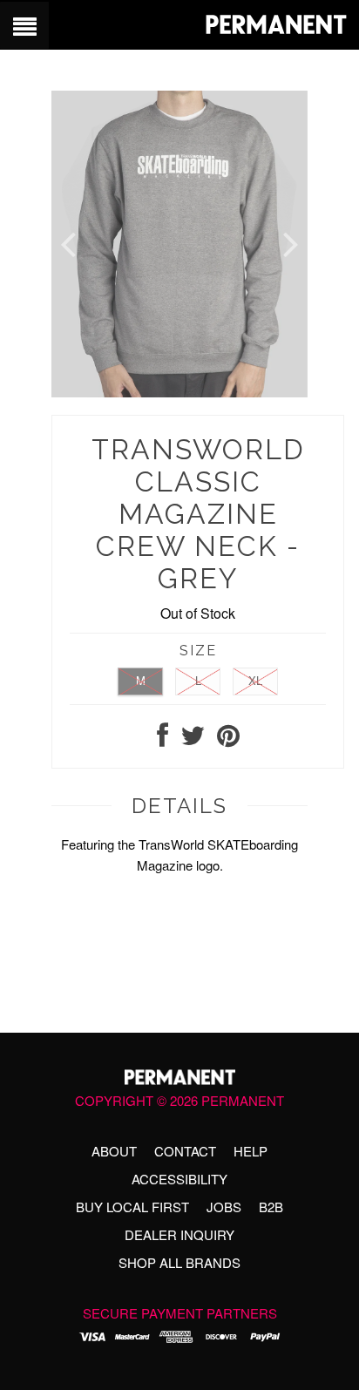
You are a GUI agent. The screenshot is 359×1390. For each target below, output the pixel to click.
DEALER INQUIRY (179, 1234)
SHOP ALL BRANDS (179, 1262)
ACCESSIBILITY (179, 1179)
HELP (251, 1151)
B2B (271, 1206)
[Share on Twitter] (192, 739)
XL (255, 680)
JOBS (224, 1206)
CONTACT (185, 1151)
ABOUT (114, 1151)
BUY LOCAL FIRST (132, 1206)
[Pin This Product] (228, 739)
